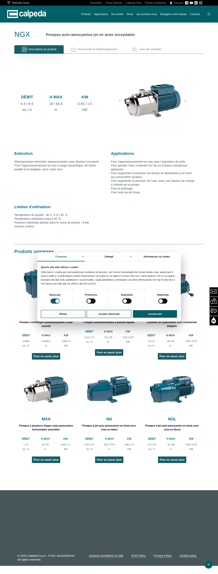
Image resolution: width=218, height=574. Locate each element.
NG (109, 419)
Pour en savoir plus (46, 356)
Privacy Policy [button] (163, 555)
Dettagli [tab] (109, 256)
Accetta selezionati (109, 314)
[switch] (91, 301)
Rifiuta (63, 314)
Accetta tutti (155, 314)
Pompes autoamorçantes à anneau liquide (109, 322)
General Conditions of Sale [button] (106, 555)
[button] (39, 49)
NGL (172, 419)
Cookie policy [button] (188, 555)
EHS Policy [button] (138, 555)
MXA (46, 419)
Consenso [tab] (61, 256)
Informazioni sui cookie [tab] (157, 256)
